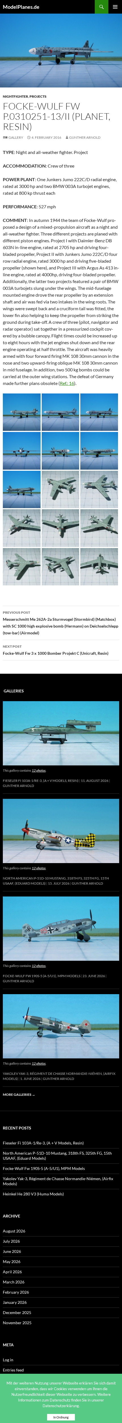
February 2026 (16, 1292)
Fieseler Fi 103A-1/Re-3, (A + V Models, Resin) (41, 780)
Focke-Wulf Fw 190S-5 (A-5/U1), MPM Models (41, 976)
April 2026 (12, 1271)
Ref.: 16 (67, 383)
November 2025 (17, 1322)
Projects (38, 96)
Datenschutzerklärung (61, 1405)
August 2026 (14, 1231)
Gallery (16, 137)
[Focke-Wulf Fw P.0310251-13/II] (22, 411)
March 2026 (13, 1281)
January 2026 (15, 1302)
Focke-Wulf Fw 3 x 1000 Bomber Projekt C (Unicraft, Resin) (55, 650)
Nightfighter (15, 96)
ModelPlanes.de (21, 7)
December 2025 (17, 1312)
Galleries (14, 690)
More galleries (19, 1094)
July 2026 (11, 1241)
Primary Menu (115, 7)
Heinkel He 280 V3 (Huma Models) (33, 1193)
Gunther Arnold (84, 137)
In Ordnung (61, 1417)
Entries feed (13, 1370)
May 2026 (11, 1261)
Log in (8, 1359)
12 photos (39, 770)
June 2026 (12, 1251)
